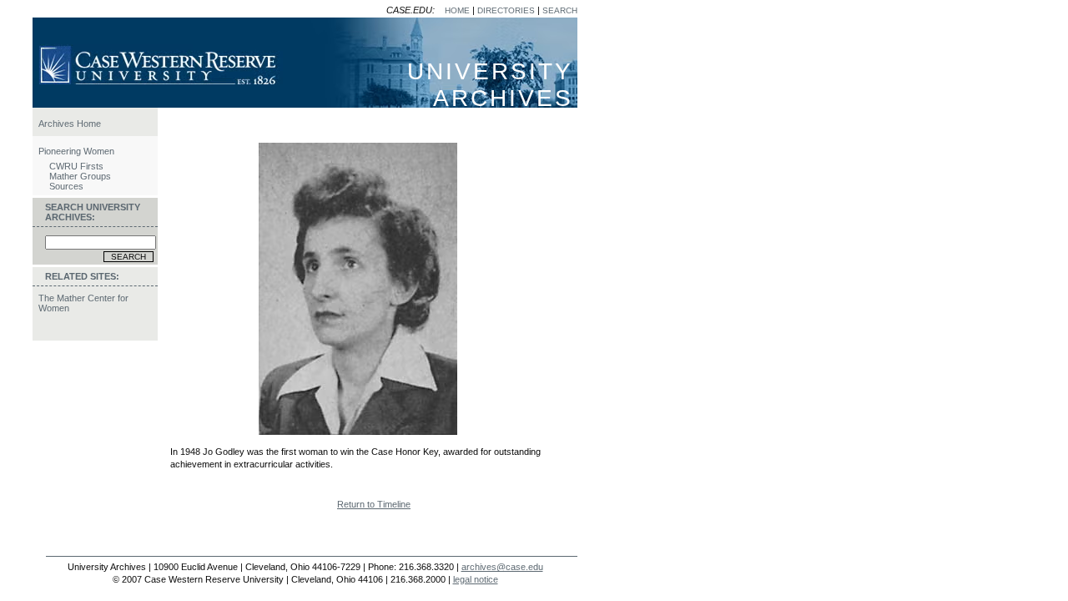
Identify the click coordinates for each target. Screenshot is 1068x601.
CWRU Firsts (76, 166)
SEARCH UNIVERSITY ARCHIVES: (92, 212)
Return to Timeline (374, 504)
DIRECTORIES (506, 10)
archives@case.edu (502, 567)
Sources (66, 186)
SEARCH (559, 10)
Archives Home (69, 124)
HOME (457, 10)
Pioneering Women (76, 151)
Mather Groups (80, 176)
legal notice (475, 579)
